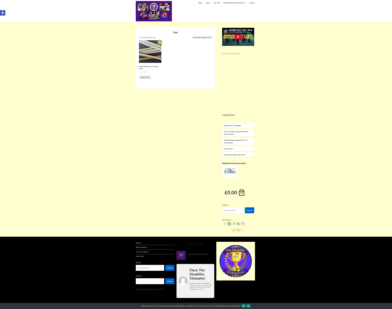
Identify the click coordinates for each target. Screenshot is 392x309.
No (248, 306)
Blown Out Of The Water (232, 125)
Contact (252, 3)
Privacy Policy (140, 256)
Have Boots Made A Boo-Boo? (234, 155)
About (208, 3)
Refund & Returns (141, 247)
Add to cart (145, 77)
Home (200, 3)
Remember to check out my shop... (234, 163)
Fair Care (216, 3)
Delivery (138, 243)
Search (225, 205)
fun (175, 32)
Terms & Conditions (142, 252)
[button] (2, 13)
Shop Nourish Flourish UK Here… (234, 3)
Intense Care (228, 149)
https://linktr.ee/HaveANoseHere (201, 293)
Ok (243, 306)
